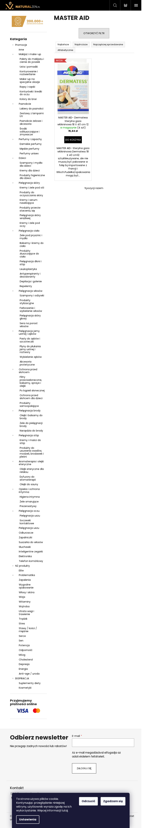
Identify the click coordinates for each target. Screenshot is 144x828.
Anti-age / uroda (29, 673)
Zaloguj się (84, 768)
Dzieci (22, 158)
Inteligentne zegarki (31, 551)
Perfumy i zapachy (30, 139)
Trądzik (23, 619)
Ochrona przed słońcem (28, 371)
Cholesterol (26, 659)
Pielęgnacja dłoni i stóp (30, 263)
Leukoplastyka (28, 269)
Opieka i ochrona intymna (29, 490)
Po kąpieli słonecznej (32, 390)
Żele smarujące (29, 501)
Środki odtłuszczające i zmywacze (29, 131)
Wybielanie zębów (31, 357)
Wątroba (24, 606)
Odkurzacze (26, 532)
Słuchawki (25, 547)
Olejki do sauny (29, 484)
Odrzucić (88, 801)
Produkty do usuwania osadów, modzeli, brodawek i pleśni (32, 452)
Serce (22, 636)
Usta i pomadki (29, 66)
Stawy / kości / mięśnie (28, 629)
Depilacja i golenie (31, 281)
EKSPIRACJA (22, 678)
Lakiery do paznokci (31, 108)
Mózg (22, 655)
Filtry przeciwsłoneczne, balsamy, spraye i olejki (31, 381)
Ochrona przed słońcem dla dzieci (31, 396)
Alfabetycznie (65, 50)
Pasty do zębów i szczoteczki (30, 340)
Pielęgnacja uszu (30, 515)
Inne (21, 49)
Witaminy (25, 601)
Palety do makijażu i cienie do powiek (32, 60)
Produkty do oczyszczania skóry (31, 194)
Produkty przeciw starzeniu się (30, 209)
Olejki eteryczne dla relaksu (32, 470)
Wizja (22, 597)
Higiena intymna (30, 497)
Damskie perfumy (31, 144)
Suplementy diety (30, 683)
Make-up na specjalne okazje (30, 80)
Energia (23, 669)
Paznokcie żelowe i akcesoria (31, 122)
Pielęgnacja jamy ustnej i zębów (29, 332)
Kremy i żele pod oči (32, 187)
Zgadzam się (113, 801)
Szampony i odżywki (32, 295)
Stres (22, 623)
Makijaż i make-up (30, 54)
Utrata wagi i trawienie (26, 612)
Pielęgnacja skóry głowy (30, 317)
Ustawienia (27, 819)
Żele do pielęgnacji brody (31, 424)
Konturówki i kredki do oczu (31, 93)
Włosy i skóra (26, 592)
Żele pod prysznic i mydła (31, 237)
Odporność (25, 650)
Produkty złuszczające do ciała (29, 254)
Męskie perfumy (29, 148)
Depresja (24, 664)
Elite (21, 570)
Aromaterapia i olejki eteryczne (31, 463)
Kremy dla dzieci (30, 170)
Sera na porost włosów (29, 325)
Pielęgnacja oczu (29, 511)
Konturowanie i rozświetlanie (29, 73)
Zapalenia (25, 580)
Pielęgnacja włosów (30, 291)
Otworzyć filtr (93, 33)
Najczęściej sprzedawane (108, 44)
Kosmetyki (25, 688)
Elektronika (25, 556)
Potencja (24, 645)
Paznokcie (25, 104)
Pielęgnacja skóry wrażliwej (30, 216)
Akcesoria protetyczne (27, 363)
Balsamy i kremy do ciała (32, 244)
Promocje (21, 45)
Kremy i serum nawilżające (28, 201)
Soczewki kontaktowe (27, 522)
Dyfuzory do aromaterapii (28, 478)
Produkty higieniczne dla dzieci (32, 177)
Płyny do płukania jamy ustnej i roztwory (30, 349)
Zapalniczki (25, 537)
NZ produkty (22, 566)
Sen (21, 640)
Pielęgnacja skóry (29, 183)
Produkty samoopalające (29, 404)
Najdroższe (81, 44)
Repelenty (26, 286)
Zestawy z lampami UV (32, 115)
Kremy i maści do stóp (30, 441)
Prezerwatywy (28, 506)
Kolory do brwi (28, 99)
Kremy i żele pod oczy (30, 224)
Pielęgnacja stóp (29, 435)
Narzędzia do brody (31, 430)
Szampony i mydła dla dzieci (31, 164)
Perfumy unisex (29, 153)
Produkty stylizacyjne (27, 301)
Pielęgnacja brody (30, 410)
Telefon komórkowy (31, 561)
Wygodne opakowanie (26, 586)
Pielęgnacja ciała (29, 230)
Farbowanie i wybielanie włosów (31, 309)
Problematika (27, 575)
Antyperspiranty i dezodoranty (30, 275)
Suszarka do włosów (31, 542)
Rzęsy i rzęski (27, 87)
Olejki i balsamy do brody (31, 417)
